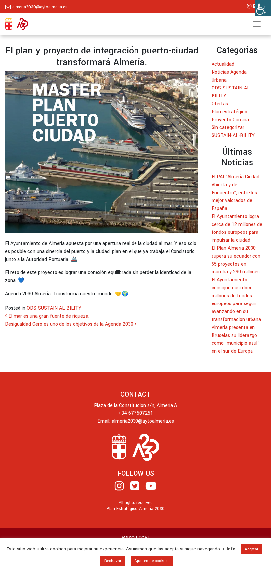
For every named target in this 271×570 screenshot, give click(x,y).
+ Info (228, 549)
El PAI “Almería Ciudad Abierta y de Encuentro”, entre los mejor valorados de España (235, 192)
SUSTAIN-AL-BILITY (233, 135)
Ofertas (220, 103)
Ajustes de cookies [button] (152, 561)
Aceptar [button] (251, 549)
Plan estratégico (229, 111)
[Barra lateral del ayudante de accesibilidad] (263, 8)
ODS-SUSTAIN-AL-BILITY (54, 308)
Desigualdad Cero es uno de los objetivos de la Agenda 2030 (70, 324)
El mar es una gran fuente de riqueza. (48, 316)
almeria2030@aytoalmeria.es (40, 7)
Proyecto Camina (230, 119)
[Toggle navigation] (257, 24)
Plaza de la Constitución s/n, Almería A (135, 405)
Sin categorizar (228, 127)
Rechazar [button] (112, 561)
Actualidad (223, 64)
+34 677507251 (135, 413)
